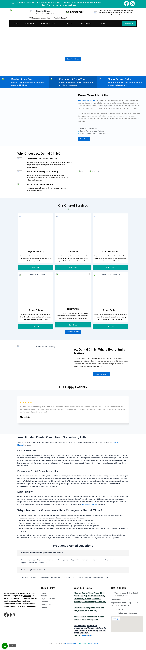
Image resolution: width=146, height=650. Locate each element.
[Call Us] (5, 646)
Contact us (104, 23)
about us (29, 23)
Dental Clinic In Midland (89, 504)
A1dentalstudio (71, 643)
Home (16, 23)
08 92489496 (77, 12)
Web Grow (93, 643)
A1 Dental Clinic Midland (87, 100)
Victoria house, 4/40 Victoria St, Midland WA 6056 (115, 11)
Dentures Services (49, 23)
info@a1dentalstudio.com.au (46, 13)
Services (69, 23)
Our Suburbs (86, 23)
